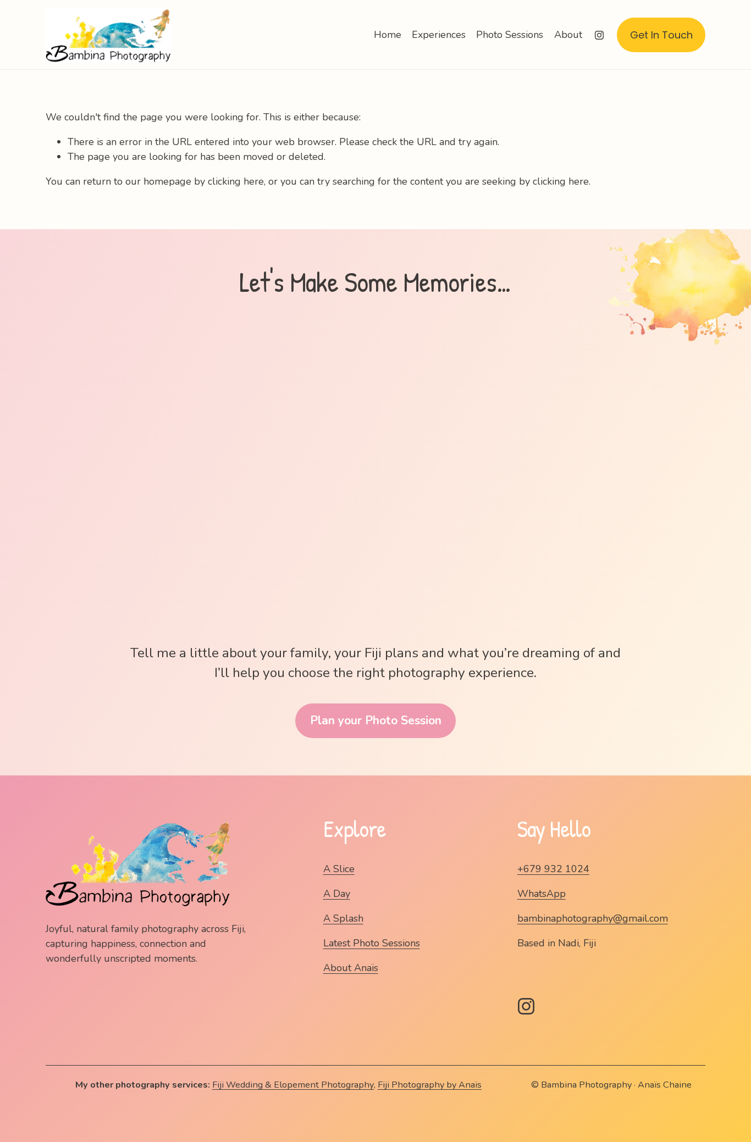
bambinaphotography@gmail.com (592, 918)
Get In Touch (661, 35)
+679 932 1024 (553, 868)
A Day (336, 893)
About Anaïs (350, 967)
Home (387, 34)
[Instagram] (599, 35)
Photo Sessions (509, 34)
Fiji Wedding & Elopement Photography (293, 1084)
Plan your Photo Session (375, 720)
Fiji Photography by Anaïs (430, 1084)
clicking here (236, 181)
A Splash (343, 918)
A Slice (339, 868)
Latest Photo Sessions (371, 943)
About (568, 34)
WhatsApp (541, 893)
